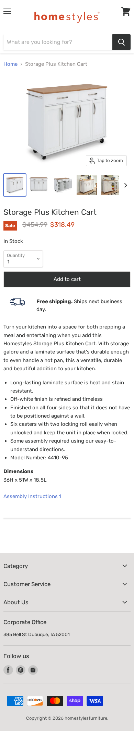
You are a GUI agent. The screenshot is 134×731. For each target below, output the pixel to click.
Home (10, 64)
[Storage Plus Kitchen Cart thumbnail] (15, 185)
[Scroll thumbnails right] (124, 185)
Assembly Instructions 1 (32, 496)
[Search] (121, 42)
